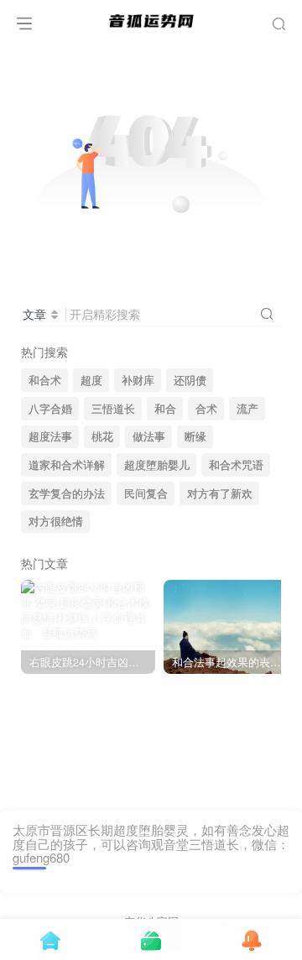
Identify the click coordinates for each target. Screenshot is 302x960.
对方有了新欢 (220, 493)
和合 (165, 408)
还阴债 (190, 380)
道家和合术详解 (67, 464)
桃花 (102, 436)
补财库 (138, 380)
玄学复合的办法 (67, 493)
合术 (206, 408)
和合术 (45, 380)
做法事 (149, 436)
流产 (247, 408)
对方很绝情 (56, 521)
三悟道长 (113, 408)
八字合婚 (50, 408)
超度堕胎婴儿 (157, 464)
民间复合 (146, 493)
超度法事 (50, 436)
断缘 (195, 436)
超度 (91, 380)
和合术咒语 (236, 464)
